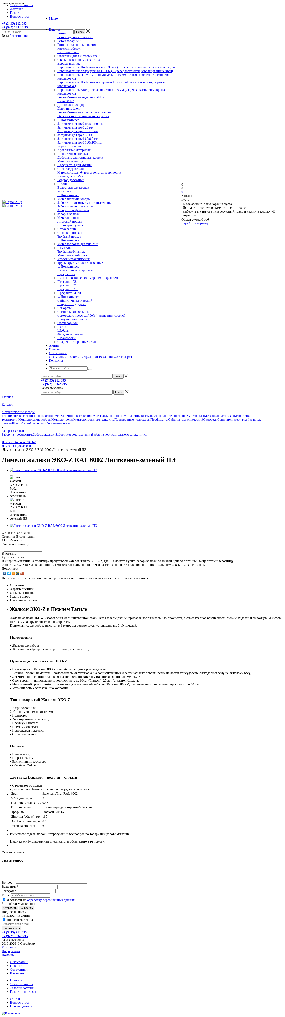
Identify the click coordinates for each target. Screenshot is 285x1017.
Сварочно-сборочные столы (77, 342)
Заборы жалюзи (68, 214)
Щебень (63, 330)
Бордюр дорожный (70, 180)
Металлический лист (72, 255)
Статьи (15, 998)
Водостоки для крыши (73, 187)
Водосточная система (72, 153)
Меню (53, 18)
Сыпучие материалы (72, 319)
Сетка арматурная (70, 225)
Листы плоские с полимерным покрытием (87, 278)
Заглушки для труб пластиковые (80, 123)
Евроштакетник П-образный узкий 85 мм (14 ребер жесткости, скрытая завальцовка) (117, 67)
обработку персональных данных (51, 900)
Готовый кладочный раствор (77, 44)
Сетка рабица (67, 229)
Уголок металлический (73, 259)
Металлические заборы (73, 199)
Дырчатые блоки (69, 108)
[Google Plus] (22, 573)
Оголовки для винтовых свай (78, 56)
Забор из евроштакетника (75, 206)
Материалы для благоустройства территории (89, 172)
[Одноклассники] (13, 573)
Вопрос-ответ (19, 1002)
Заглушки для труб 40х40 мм (77, 131)
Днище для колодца (71, 105)
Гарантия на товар (23, 991)
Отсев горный (67, 323)
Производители (21, 1006)
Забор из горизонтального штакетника (84, 202)
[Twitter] (9, 573)
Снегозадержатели (70, 169)
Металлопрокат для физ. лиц (77, 244)
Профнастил (66, 274)
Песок (61, 326)
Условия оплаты (21, 984)
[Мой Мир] (18, 573)
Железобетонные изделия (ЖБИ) (80, 97)
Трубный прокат (69, 236)
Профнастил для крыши (74, 165)
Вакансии (106, 357)
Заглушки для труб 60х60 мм (77, 138)
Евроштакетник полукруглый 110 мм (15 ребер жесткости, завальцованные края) (115, 71)
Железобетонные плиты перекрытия (83, 116)
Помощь (8, 955)
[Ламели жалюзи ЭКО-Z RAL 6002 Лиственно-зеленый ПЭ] (53, 470)
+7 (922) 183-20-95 (15, 27)
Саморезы (64, 308)
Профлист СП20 (69, 293)
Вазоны (62, 184)
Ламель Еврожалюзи (16, 446)
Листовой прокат (69, 221)
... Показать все (68, 120)
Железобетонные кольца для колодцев (84, 112)
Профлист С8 (67, 281)
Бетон (61, 33)
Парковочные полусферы (75, 270)
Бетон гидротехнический (75, 37)
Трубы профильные (71, 251)
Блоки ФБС (65, 101)
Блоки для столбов (70, 176)
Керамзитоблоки (69, 146)
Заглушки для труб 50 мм (75, 135)
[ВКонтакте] (5, 573)
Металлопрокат (68, 217)
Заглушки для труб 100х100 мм (79, 142)
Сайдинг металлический (74, 300)
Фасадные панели (70, 334)
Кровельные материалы (74, 150)
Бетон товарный (69, 41)
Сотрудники (89, 357)
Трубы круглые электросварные (80, 263)
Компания (9, 947)
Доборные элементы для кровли (80, 157)
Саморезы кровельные (73, 311)
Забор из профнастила (73, 210)
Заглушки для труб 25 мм (75, 127)
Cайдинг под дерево (71, 304)
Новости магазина (19, 920)
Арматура (64, 247)
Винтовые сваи (68, 52)
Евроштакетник (68, 63)
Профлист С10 (67, 285)
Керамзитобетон (69, 48)
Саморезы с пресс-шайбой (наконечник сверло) (91, 315)
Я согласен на (41, 900)
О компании (58, 357)
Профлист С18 (67, 289)
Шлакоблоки (66, 338)
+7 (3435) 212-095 (14, 23)
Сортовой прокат (69, 232)
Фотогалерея (123, 357)
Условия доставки (22, 988)
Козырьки (64, 191)
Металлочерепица (70, 161)
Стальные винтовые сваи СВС (79, 59)
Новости (73, 357)
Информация (11, 951)
